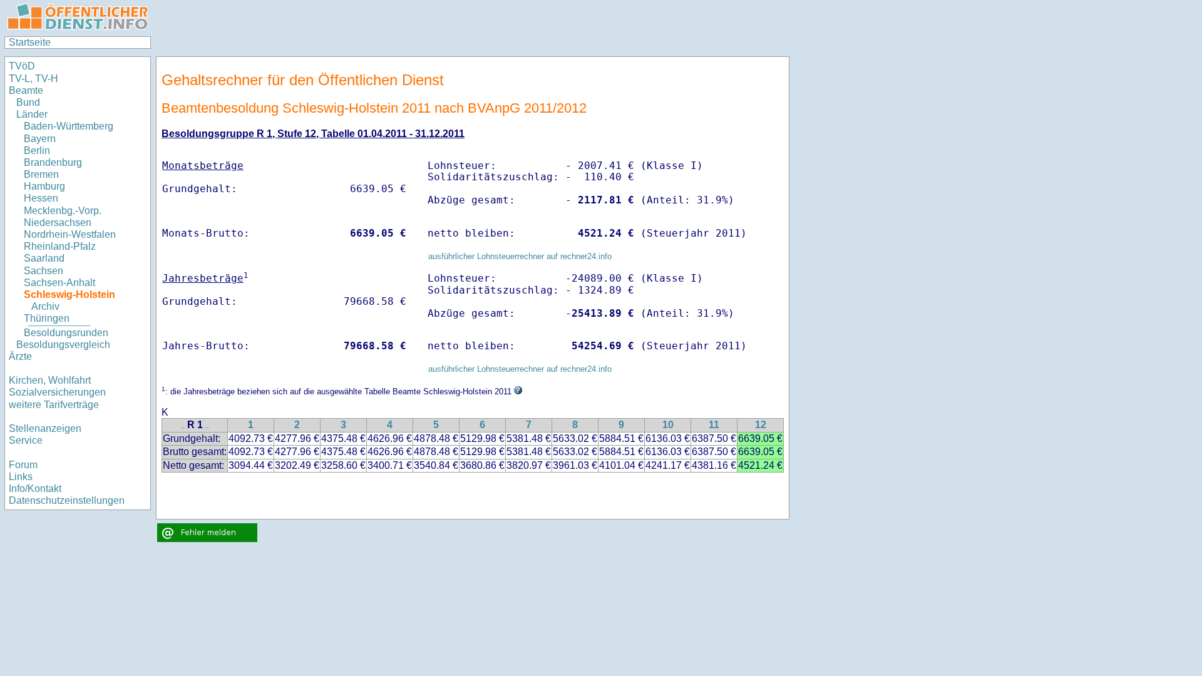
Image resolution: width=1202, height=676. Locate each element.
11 (714, 424)
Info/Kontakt (35, 488)
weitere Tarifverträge (54, 404)
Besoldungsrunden (66, 332)
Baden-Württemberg (68, 126)
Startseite (30, 42)
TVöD (22, 66)
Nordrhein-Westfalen (70, 234)
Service (26, 440)
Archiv (45, 306)
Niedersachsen (57, 222)
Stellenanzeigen (45, 428)
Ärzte (20, 356)
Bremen (41, 174)
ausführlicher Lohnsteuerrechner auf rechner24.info (520, 256)
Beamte (26, 90)
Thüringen (46, 318)
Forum (23, 464)
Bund (28, 102)
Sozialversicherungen (57, 392)
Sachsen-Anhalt (59, 282)
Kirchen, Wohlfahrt (50, 380)
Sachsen (43, 270)
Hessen (41, 198)
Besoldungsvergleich (63, 344)
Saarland (44, 258)
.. (183, 425)
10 (668, 424)
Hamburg (44, 186)
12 (760, 424)
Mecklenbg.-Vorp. (62, 210)
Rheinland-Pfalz (60, 246)
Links (21, 476)
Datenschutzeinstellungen (67, 500)
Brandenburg (53, 162)
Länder (32, 114)
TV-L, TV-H (33, 78)
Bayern (40, 138)
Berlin (37, 150)
